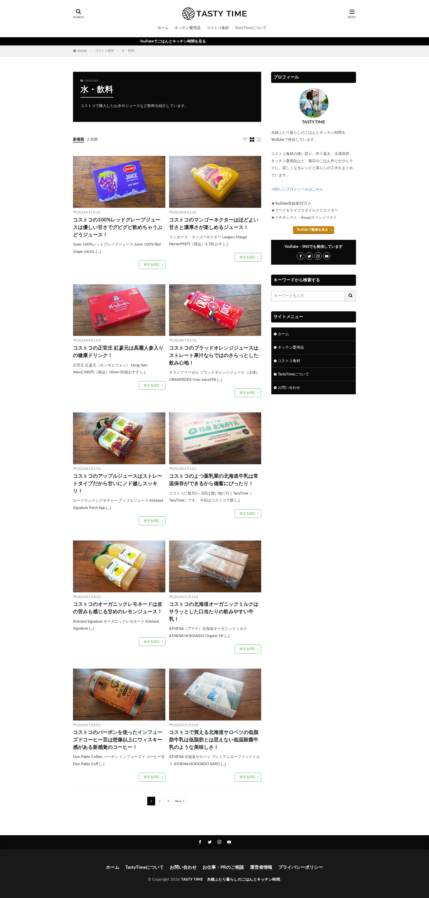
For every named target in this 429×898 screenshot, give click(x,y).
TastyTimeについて (251, 28)
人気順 (92, 139)
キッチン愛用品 (188, 28)
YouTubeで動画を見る (312, 229)
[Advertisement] (313, 439)
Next (178, 801)
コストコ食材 (218, 28)
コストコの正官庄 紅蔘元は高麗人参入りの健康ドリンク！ (118, 352)
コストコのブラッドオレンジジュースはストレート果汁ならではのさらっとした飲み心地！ (213, 355)
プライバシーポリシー (300, 867)
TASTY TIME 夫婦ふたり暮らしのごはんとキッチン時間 (230, 879)
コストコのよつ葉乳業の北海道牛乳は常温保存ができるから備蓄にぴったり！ (213, 480)
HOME (82, 51)
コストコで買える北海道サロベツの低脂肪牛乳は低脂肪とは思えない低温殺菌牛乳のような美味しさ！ (213, 740)
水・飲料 (128, 50)
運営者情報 (261, 867)
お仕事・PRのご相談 (223, 867)
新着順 (78, 139)
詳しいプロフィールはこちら (299, 189)
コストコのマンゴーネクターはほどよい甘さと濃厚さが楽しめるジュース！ (213, 223)
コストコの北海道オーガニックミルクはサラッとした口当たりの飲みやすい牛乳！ (213, 611)
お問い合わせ (289, 388)
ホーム (163, 28)
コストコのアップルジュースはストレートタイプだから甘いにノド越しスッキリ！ (117, 483)
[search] (350, 296)
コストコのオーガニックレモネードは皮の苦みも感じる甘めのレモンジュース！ (117, 608)
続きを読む (152, 264)
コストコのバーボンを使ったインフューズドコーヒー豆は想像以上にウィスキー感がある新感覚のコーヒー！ (117, 740)
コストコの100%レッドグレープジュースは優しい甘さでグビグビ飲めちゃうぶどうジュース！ (117, 227)
